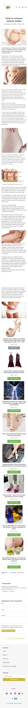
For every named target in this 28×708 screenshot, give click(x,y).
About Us (5, 655)
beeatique (12, 703)
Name (3, 603)
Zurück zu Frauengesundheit (15, 638)
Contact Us (5, 658)
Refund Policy (6, 662)
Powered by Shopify (18, 703)
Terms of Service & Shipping (9, 666)
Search (4, 651)
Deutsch (13, 688)
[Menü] (25, 7)
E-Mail (3, 609)
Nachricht (4, 615)
